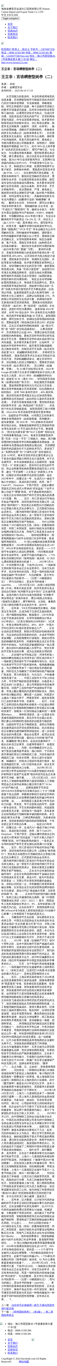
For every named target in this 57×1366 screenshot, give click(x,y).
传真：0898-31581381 (37, 52)
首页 (10, 24)
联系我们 (13, 37)
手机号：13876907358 (42, 49)
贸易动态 (13, 30)
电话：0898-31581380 (13, 52)
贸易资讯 (13, 34)
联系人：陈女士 (21, 49)
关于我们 (13, 27)
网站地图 (24, 1361)
